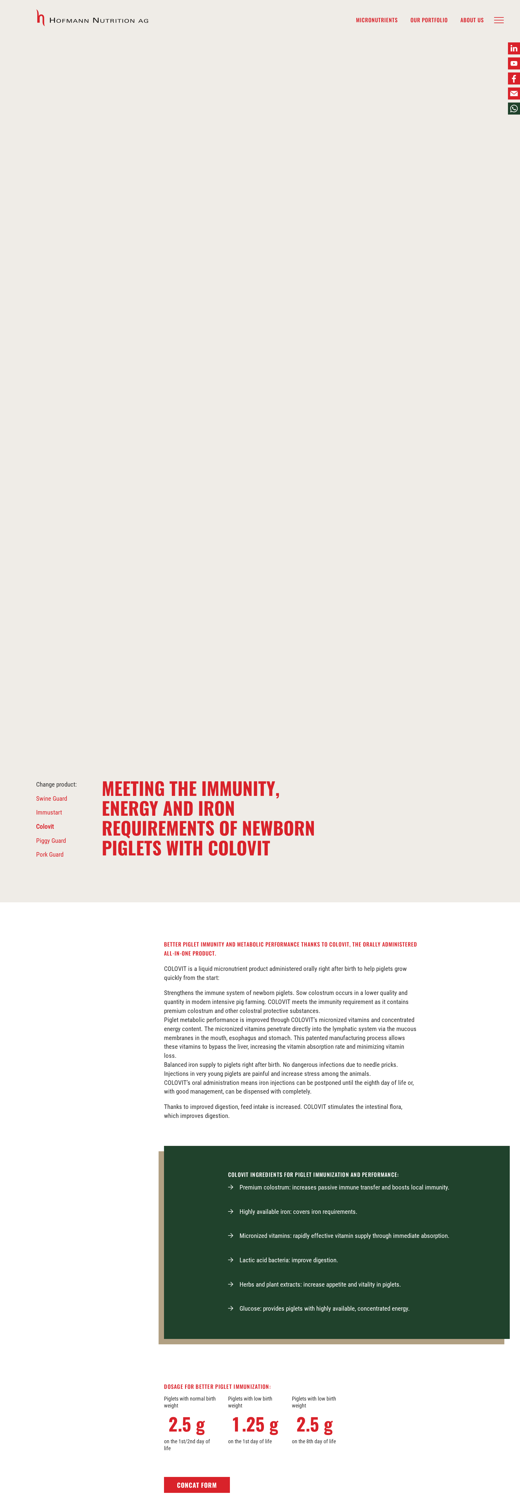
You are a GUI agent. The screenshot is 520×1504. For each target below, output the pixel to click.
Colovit (45, 826)
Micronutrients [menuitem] (377, 20)
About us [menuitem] (472, 20)
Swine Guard (51, 798)
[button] (499, 20)
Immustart (49, 812)
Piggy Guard (51, 840)
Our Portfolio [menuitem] (429, 20)
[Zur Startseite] (92, 18)
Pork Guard (49, 854)
